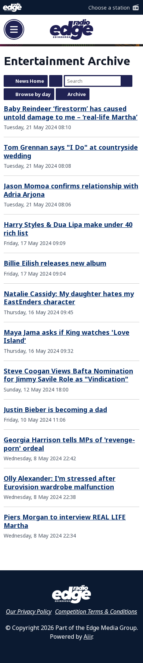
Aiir (88, 636)
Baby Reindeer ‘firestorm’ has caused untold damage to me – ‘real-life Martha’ (71, 112)
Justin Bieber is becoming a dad (55, 409)
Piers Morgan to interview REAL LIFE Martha (65, 521)
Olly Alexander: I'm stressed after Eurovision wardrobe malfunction (59, 482)
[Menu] (14, 29)
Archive (76, 94)
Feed (55, 81)
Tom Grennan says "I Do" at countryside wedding (71, 151)
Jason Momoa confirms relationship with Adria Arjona (71, 190)
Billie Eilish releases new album (55, 263)
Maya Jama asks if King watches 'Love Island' (66, 336)
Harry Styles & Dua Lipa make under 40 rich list (68, 228)
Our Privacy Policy (28, 611)
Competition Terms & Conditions (96, 611)
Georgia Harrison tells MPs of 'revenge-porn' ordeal (69, 444)
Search (126, 81)
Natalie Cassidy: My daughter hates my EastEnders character (69, 297)
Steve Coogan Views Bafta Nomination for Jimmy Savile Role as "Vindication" (68, 375)
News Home (29, 81)
